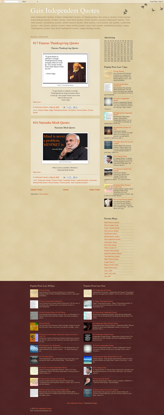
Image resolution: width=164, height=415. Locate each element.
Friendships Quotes (69, 180)
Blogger (94, 403)
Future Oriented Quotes (111, 228)
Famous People (43, 110)
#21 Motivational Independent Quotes (105, 312)
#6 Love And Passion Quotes (122, 199)
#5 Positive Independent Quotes (103, 345)
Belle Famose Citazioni (111, 222)
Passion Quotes (82, 110)
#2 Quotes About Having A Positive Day (52, 379)
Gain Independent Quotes (65, 10)
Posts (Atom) (44, 194)
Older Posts (94, 190)
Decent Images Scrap (111, 225)
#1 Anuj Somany (118, 71)
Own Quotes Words (110, 242)
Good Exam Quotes (110, 234)
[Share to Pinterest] (76, 107)
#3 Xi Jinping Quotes (120, 156)
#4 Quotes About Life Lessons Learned (105, 390)
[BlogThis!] (70, 107)
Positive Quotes (65, 182)
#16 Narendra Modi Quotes (51, 122)
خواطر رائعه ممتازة (110, 273)
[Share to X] (72, 107)
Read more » (37, 102)
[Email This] (68, 107)
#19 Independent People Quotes (103, 334)
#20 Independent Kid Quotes (102, 290)
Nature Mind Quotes (110, 268)
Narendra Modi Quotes (40, 182)
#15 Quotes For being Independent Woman (53, 367)
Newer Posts (36, 190)
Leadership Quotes (82, 180)
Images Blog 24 (109, 262)
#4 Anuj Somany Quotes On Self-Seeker (52, 312)
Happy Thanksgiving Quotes (58, 110)
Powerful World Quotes (111, 251)
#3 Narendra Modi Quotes (101, 379)
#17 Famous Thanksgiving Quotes (56, 43)
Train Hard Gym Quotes (112, 256)
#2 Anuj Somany (44, 323)
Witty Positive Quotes (111, 259)
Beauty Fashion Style (111, 265)
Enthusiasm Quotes (44, 180)
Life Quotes (72, 110)
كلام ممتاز (107, 276)
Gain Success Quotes (111, 231)
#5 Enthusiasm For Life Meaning (49, 345)
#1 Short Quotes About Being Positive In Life (107, 356)
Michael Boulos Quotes (111, 236)
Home (65, 190)
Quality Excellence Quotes (113, 253)
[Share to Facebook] (74, 107)
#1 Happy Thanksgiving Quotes (103, 301)
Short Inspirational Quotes (79, 182)
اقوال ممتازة (108, 270)
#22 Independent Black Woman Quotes (105, 323)
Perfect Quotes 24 (110, 248)
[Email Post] (63, 107)
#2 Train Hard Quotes (46, 356)
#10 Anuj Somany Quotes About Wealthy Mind (54, 390)
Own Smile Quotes (110, 245)
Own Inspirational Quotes (112, 239)
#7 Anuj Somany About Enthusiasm (120, 85)
